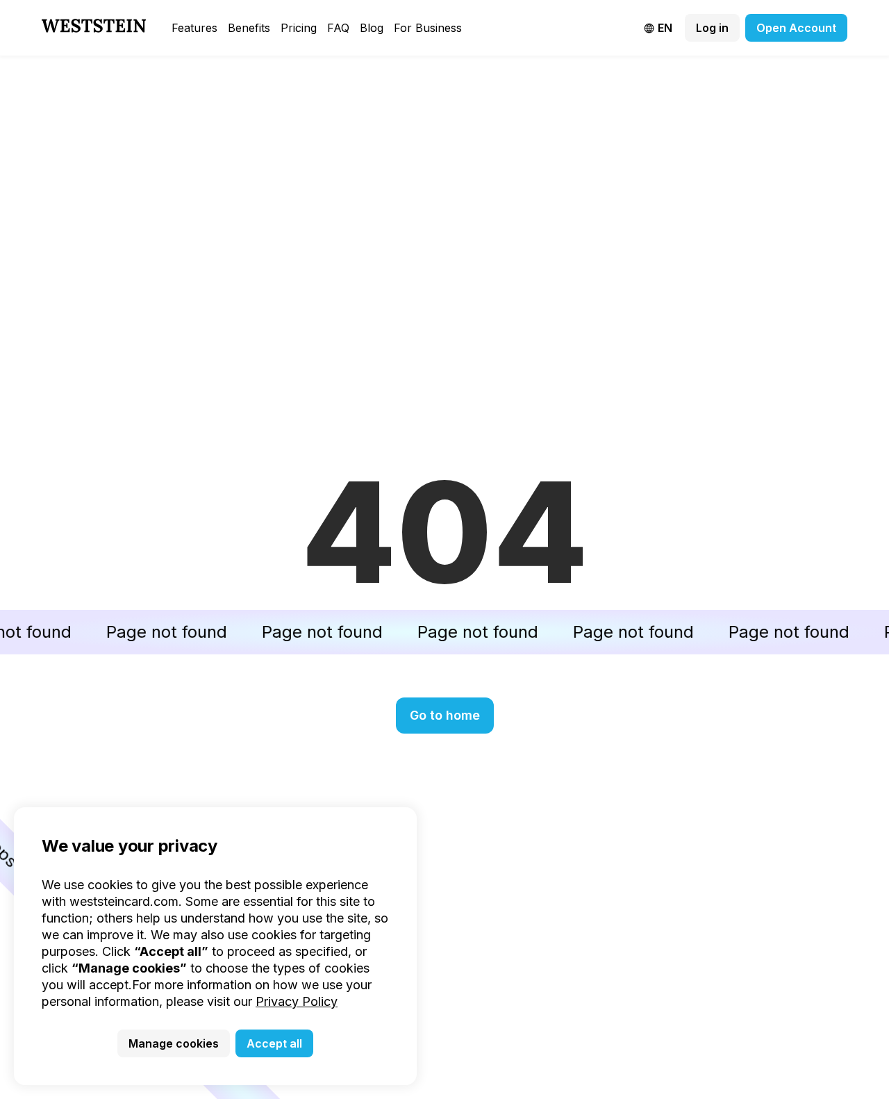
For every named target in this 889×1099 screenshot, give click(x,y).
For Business (428, 28)
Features (194, 28)
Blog (371, 28)
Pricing (299, 28)
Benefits (249, 28)
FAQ (338, 28)
